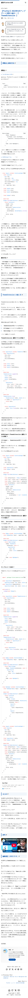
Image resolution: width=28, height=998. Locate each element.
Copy (24, 83)
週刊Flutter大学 (7, 2)
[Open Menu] (25, 2)
